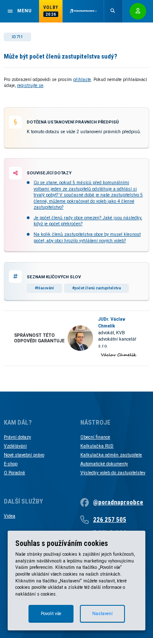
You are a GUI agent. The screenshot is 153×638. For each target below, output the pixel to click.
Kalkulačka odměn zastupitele (111, 455)
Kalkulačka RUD (96, 446)
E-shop (10, 464)
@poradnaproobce (118, 502)
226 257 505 (109, 519)
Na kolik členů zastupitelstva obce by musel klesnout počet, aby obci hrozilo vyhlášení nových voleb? (87, 237)
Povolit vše (51, 613)
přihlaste (82, 79)
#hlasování (44, 288)
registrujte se (30, 85)
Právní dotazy (17, 437)
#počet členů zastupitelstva (96, 288)
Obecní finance (95, 437)
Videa (9, 516)
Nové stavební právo (24, 455)
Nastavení (102, 613)
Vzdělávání (15, 446)
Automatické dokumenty (104, 464)
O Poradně (14, 473)
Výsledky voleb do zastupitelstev (112, 473)
